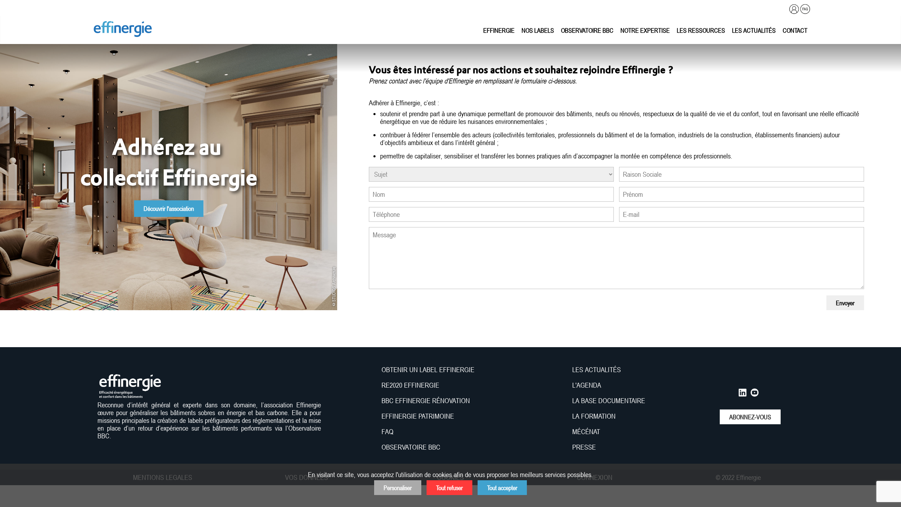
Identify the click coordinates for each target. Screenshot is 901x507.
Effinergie (499, 30)
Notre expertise (645, 30)
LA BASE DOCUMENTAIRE (608, 400)
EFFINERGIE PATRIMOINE (418, 416)
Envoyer (845, 303)
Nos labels (538, 30)
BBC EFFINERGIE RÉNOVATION (426, 400)
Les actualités (754, 30)
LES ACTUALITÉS (596, 369)
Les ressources (701, 30)
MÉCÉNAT (586, 431)
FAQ (387, 431)
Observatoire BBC (587, 30)
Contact (795, 30)
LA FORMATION (594, 416)
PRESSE (584, 447)
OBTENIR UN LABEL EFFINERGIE (428, 369)
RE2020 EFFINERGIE (410, 385)
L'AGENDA (587, 385)
